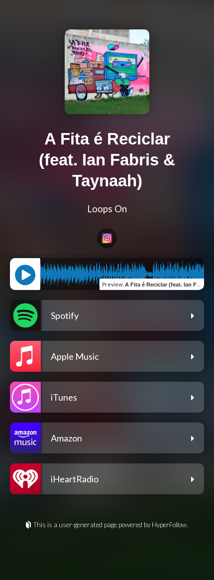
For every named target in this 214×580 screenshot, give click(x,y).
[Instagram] (107, 238)
